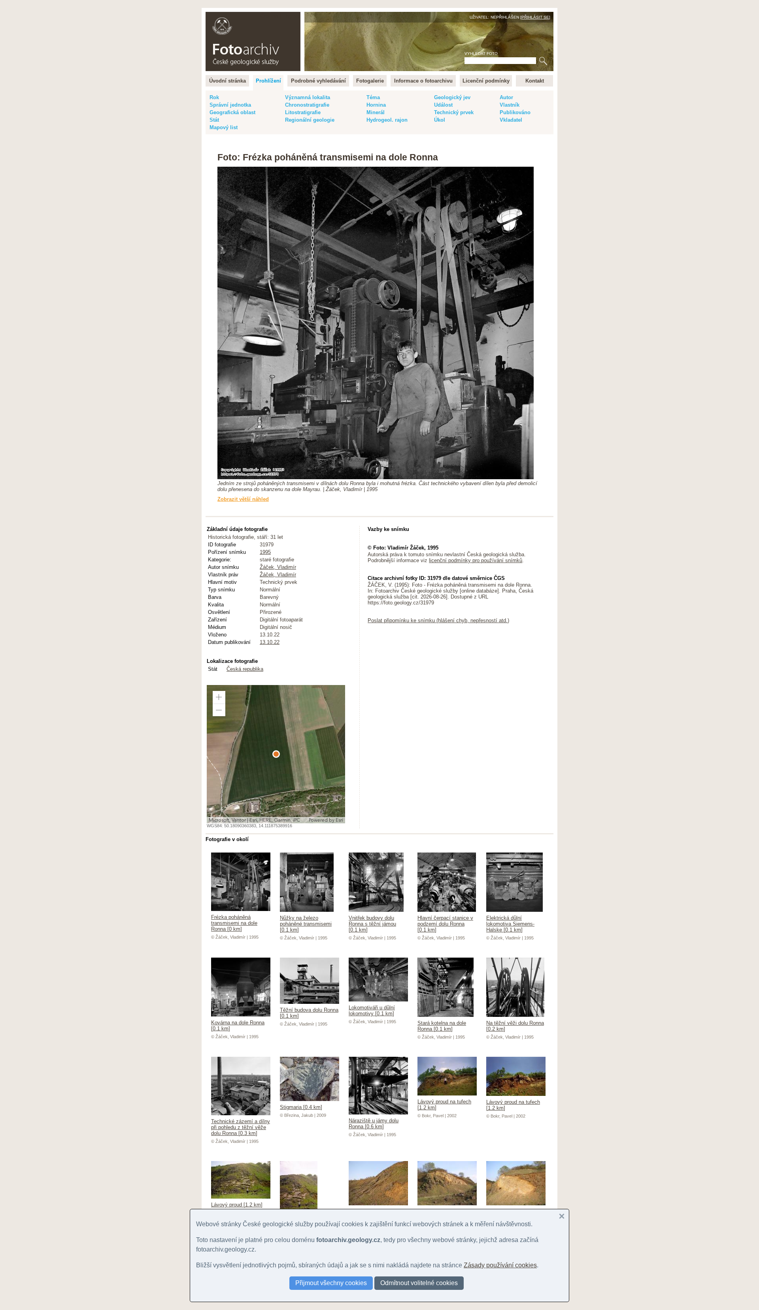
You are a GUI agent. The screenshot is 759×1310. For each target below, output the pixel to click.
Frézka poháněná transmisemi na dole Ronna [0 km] (234, 923)
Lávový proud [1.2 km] (236, 1205)
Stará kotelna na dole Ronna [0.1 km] (441, 1026)
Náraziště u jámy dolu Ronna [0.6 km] (373, 1123)
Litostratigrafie (303, 112)
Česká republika (245, 669)
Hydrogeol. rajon (387, 120)
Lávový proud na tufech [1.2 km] (444, 1104)
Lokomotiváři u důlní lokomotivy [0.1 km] (372, 1010)
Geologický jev (452, 97)
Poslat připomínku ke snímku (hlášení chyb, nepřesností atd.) (438, 620)
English (290, 16)
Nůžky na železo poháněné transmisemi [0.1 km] (306, 924)
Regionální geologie (309, 120)
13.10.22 (269, 642)
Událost (443, 105)
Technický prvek (454, 112)
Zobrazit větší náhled (243, 499)
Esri (339, 820)
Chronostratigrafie (307, 105)
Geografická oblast (232, 112)
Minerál (375, 112)
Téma (373, 97)
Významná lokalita (307, 97)
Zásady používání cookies (500, 1265)
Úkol (439, 120)
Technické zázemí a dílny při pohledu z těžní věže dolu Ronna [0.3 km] (240, 1127)
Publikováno (515, 112)
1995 (265, 552)
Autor (506, 97)
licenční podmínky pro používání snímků (475, 560)
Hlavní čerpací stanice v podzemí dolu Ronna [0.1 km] (445, 924)
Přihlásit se (535, 17)
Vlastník (509, 105)
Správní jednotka (230, 105)
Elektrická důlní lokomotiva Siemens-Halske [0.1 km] (510, 924)
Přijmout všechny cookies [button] (331, 1283)
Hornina (376, 105)
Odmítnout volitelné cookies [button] (419, 1283)
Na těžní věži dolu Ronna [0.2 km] (515, 1026)
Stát (214, 120)
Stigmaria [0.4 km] (301, 1107)
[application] (276, 754)
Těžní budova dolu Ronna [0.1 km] (309, 1013)
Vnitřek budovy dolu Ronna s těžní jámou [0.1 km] (372, 924)
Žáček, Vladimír (278, 567)
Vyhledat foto (481, 53)
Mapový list (224, 127)
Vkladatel (511, 120)
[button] (219, 697)
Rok (214, 97)
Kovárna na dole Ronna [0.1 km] (237, 1025)
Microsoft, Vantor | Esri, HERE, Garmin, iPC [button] (254, 820)
